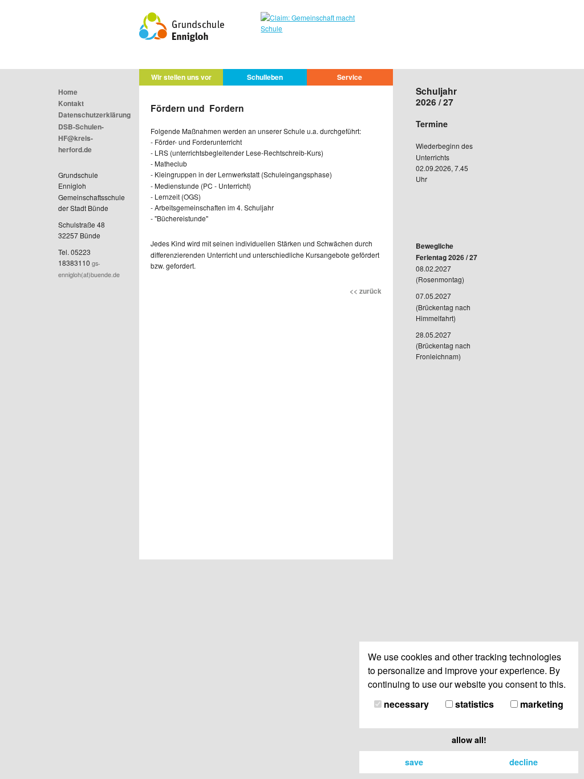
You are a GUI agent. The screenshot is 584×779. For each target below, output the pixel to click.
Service (349, 77)
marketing (540, 704)
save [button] (414, 762)
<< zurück (366, 291)
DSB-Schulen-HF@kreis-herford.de (81, 138)
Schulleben (265, 77)
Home (68, 92)
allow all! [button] (469, 739)
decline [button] (523, 762)
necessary (405, 704)
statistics (473, 704)
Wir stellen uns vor (181, 77)
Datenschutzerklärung (94, 114)
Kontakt (71, 103)
